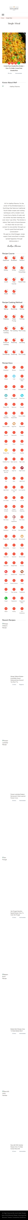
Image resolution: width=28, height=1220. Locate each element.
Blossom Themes (7, 1217)
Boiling (22, 309)
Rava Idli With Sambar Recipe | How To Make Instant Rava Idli (17, 1147)
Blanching (14, 309)
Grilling (22, 319)
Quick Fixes (22, 282)
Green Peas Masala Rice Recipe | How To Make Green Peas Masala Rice (14, 68)
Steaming (14, 354)
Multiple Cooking (6, 332)
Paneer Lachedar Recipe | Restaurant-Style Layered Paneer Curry (18, 796)
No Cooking (14, 331)
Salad (6, 294)
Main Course (14, 283)
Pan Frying (22, 331)
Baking (6, 309)
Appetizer (6, 260)
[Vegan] (18, 63)
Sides (14, 294)
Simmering (6, 354)
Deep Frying (14, 320)
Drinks (14, 270)
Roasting (14, 342)
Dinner (6, 270)
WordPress (22, 1217)
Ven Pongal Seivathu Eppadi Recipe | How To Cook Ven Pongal (17, 913)
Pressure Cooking (6, 343)
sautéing (22, 342)
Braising (6, 319)
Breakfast (14, 260)
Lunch (6, 282)
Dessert (22, 260)
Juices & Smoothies (22, 271)
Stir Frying (22, 354)
